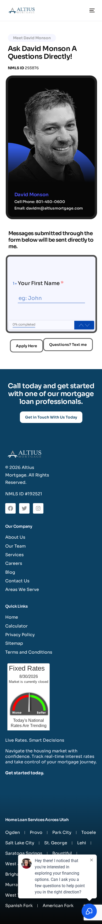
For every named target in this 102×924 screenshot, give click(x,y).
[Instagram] (38, 508)
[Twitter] (24, 508)
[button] (32, 38)
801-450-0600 (50, 201)
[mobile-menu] (91, 10)
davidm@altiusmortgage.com (54, 208)
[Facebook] (10, 508)
